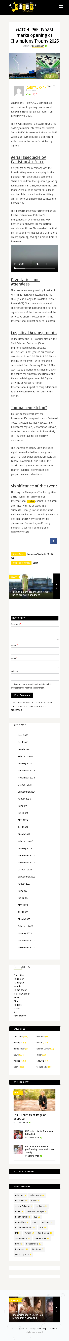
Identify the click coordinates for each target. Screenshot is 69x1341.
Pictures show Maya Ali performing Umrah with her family (39, 1149)
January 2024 (25, 848)
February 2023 (25, 926)
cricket (31, 501)
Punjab (29, 1233)
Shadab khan (41, 1238)
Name (14, 645)
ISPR (35, 1222)
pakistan (47, 1222)
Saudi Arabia (45, 1233)
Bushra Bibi (21, 1201)
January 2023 (25, 933)
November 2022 (26, 947)
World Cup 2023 (23, 1254)
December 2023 (26, 855)
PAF (12, 558)
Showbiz (18, 1008)
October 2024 (25, 784)
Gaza (35, 1201)
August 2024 (24, 798)
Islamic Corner (22, 993)
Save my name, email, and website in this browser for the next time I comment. (31, 686)
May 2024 (23, 820)
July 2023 (22, 890)
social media (33, 1244)
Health (17, 986)
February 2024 (25, 841)
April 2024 (23, 827)
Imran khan (21, 1222)
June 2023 (23, 898)
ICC (52, 554)
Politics (18, 1004)
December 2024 (26, 770)
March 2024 (24, 834)
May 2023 (23, 905)
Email (14, 658)
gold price (42, 1206)
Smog (18, 1244)
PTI (18, 1233)
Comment (16, 624)
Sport (35, 563)
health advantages (36, 1211)
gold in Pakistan (23, 1206)
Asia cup (20, 1195)
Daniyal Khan (38, 46)
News (16, 997)
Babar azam (37, 1195)
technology (21, 1249)
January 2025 (25, 763)
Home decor (20, 990)
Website (14, 671)
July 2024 (22, 806)
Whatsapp (37, 1249)
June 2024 (23, 813)
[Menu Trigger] (60, 7)
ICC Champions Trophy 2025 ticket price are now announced (30, 594)
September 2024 (27, 791)
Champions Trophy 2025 (37, 554)
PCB (43, 1227)
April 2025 (23, 742)
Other (17, 1001)
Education (19, 975)
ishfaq (25, 1123)
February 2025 (25, 756)
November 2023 (26, 862)
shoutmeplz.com (45, 1328)
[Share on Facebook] (53, 543)
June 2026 (23, 735)
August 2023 (24, 883)
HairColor (19, 979)
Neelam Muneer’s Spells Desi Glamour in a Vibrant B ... (27, 1317)
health (19, 1211)
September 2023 (26, 876)
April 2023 (23, 912)
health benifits (22, 1217)
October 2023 (25, 869)
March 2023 (24, 919)
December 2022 (26, 940)
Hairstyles (19, 982)
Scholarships (22, 1238)
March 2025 (24, 749)
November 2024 (26, 777)
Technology (20, 1016)
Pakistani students (25, 1227)
